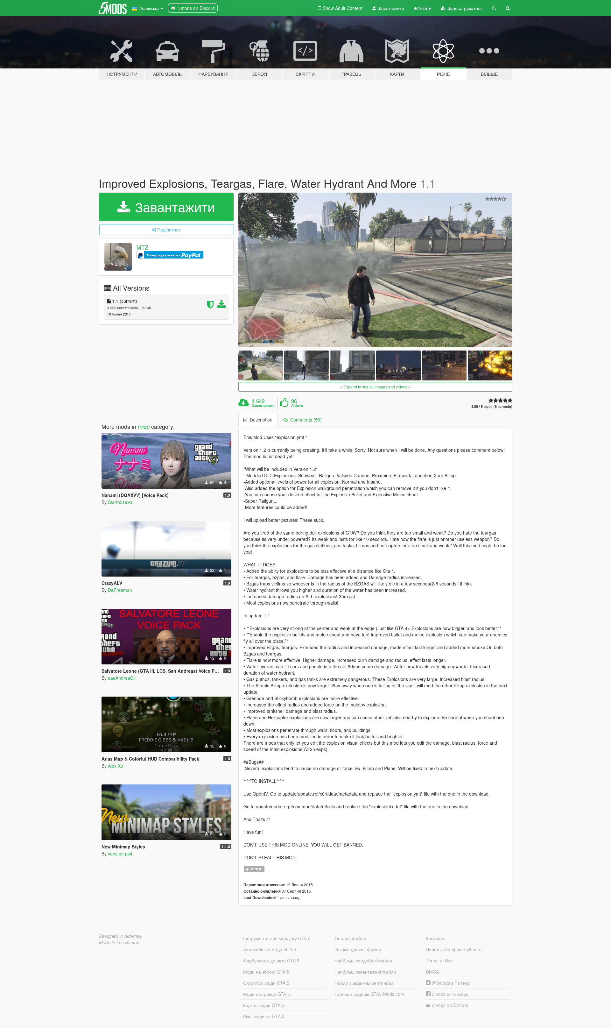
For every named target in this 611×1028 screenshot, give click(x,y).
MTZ (142, 247)
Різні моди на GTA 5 (263, 1016)
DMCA (432, 971)
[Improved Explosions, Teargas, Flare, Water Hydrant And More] (375, 270)
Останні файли (350, 938)
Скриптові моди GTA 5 (266, 983)
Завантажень (263, 406)
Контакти (435, 938)
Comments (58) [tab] (305, 419)
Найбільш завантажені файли (365, 971)
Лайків (297, 406)
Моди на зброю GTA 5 (266, 971)
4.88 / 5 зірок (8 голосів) (491, 406)
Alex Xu (115, 765)
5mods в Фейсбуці (450, 994)
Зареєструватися (464, 8)
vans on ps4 (120, 853)
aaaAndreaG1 (122, 678)
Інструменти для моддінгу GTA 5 (277, 938)
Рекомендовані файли (357, 949)
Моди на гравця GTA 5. (267, 994)
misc (144, 426)
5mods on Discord (449, 1005)
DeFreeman (120, 590)
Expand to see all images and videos (375, 386)
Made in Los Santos (119, 942)
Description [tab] (259, 419)
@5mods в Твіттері (450, 983)
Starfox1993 (120, 502)
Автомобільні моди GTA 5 (269, 949)
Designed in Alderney (120, 936)
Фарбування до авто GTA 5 (271, 960)
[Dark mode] (494, 8)
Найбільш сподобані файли (363, 960)
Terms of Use (439, 960)
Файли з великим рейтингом (363, 983)
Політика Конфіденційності (453, 949)
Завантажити (390, 8)
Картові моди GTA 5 (263, 1005)
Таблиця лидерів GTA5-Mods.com (369, 994)
